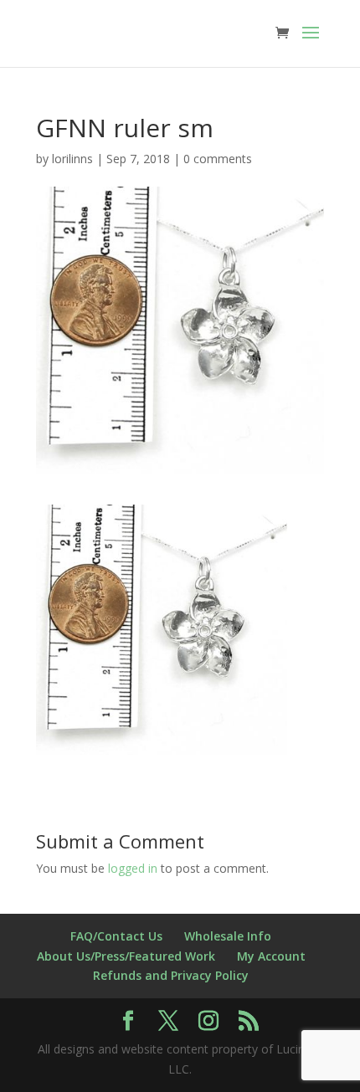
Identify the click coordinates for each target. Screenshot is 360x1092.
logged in (132, 868)
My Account (271, 956)
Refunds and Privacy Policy (171, 975)
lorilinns (72, 159)
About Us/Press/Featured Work (126, 956)
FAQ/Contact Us (116, 936)
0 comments (217, 159)
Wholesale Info (227, 936)
